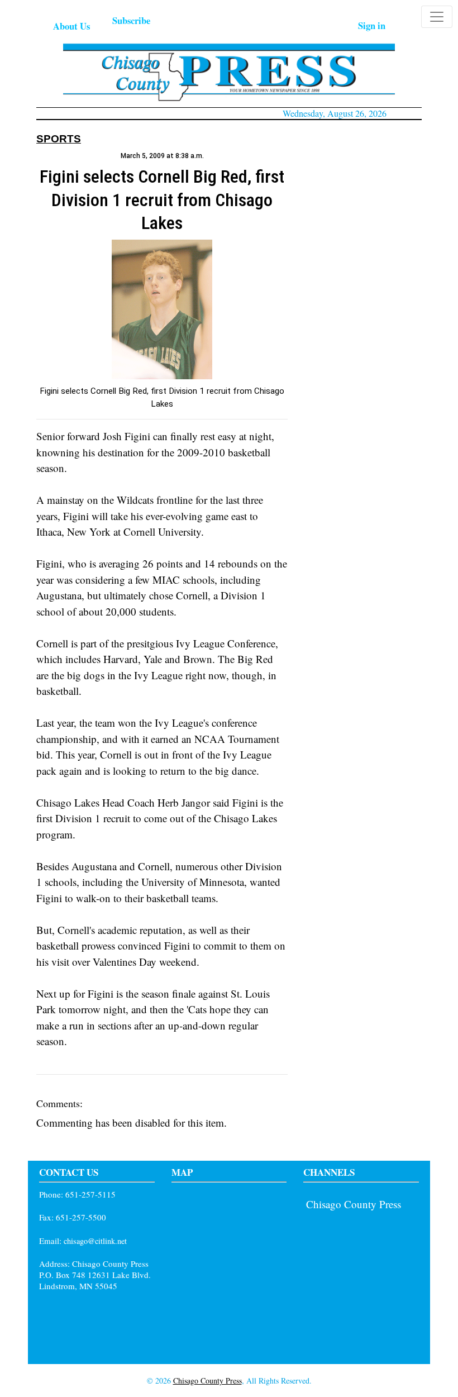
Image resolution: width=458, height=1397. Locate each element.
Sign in (371, 25)
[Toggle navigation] (436, 17)
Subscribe (131, 20)
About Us (71, 26)
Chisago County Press (353, 1204)
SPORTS (58, 139)
